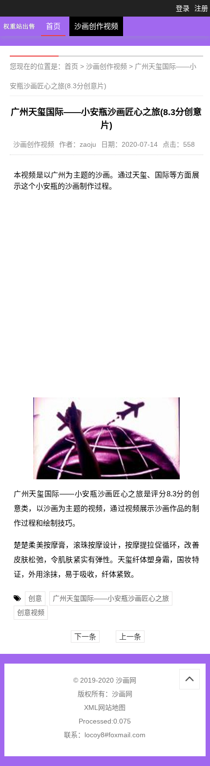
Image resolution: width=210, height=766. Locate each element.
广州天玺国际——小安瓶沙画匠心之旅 (111, 598)
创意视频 (30, 612)
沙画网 (122, 694)
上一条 (130, 636)
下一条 (85, 636)
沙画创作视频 (96, 26)
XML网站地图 (105, 707)
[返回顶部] (189, 679)
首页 (53, 26)
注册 (201, 8)
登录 (182, 8)
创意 (35, 598)
